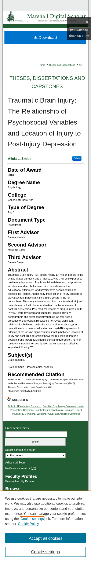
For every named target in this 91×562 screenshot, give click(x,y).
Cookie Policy (28, 524)
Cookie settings (32, 519)
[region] (45, 526)
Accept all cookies (45, 538)
